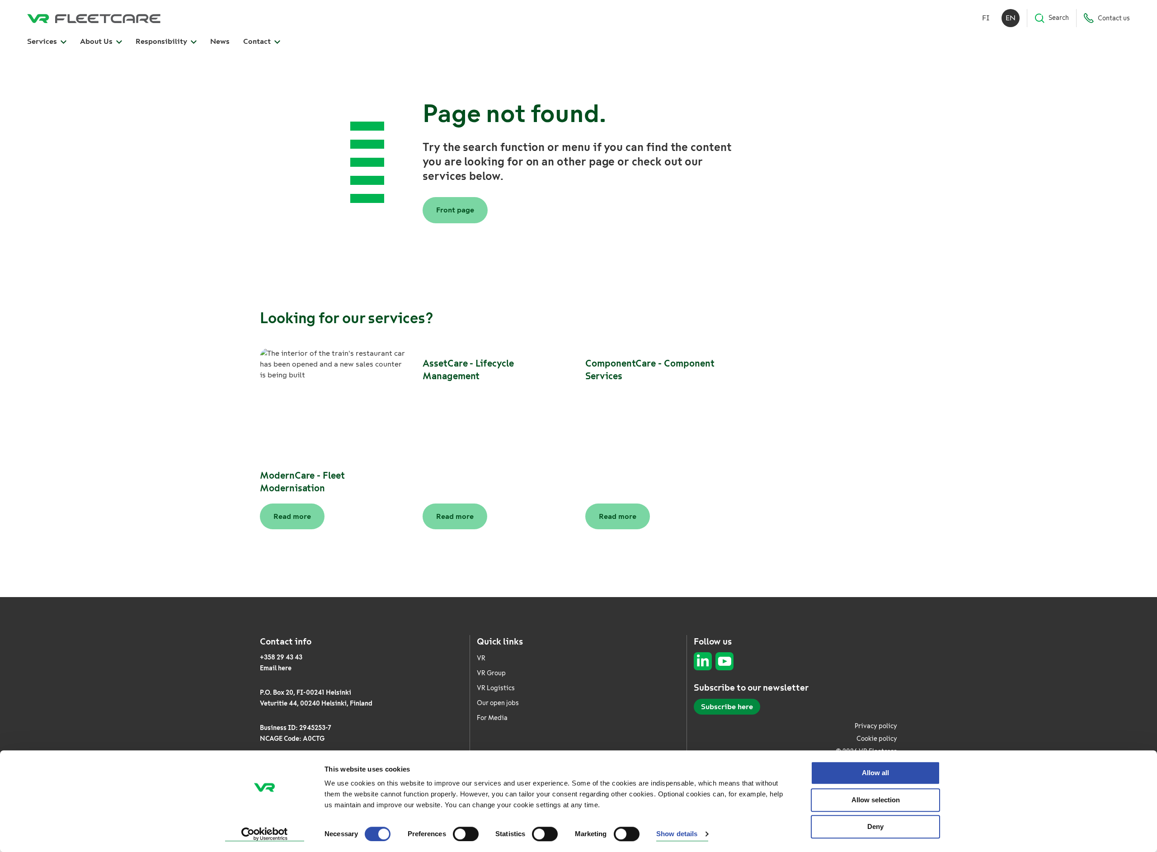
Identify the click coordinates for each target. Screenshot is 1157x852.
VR (481, 658)
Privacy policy (876, 726)
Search (1059, 18)
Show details (676, 834)
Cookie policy (876, 739)
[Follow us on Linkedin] (703, 661)
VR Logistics (496, 688)
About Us (97, 41)
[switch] (466, 834)
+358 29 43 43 (281, 657)
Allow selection (875, 800)
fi (986, 18)
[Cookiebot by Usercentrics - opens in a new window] (264, 834)
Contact (258, 41)
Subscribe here (727, 706)
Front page (455, 210)
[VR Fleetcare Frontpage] (93, 18)
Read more (292, 516)
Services (43, 41)
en (1011, 18)
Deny (875, 826)
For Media (492, 718)
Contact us (1114, 18)
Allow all (875, 773)
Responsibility (162, 41)
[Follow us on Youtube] (724, 661)
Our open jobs (498, 703)
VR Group (491, 673)
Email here (276, 668)
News (220, 41)
